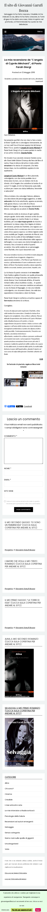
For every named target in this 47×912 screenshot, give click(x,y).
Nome (7, 468)
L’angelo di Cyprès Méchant (14, 176)
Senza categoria (12, 832)
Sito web (8, 491)
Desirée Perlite (26, 153)
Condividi (28, 406)
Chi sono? (9, 788)
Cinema (8, 794)
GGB (41, 359)
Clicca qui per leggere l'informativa (16, 873)
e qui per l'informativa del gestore (15, 879)
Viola (7, 849)
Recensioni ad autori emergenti (19, 821)
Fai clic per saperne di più (22, 910)
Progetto (9, 550)
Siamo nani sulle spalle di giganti (19, 838)
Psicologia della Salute (15, 816)
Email (7, 479)
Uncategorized (11, 843)
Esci (38, 910)
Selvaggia (9, 827)
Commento (10, 436)
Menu (40, 31)
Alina (7, 783)
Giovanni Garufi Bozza (25, 550)
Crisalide (9, 799)
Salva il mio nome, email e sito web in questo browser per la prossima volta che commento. (23, 502)
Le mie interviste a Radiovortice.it (20, 810)
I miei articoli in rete (13, 805)
